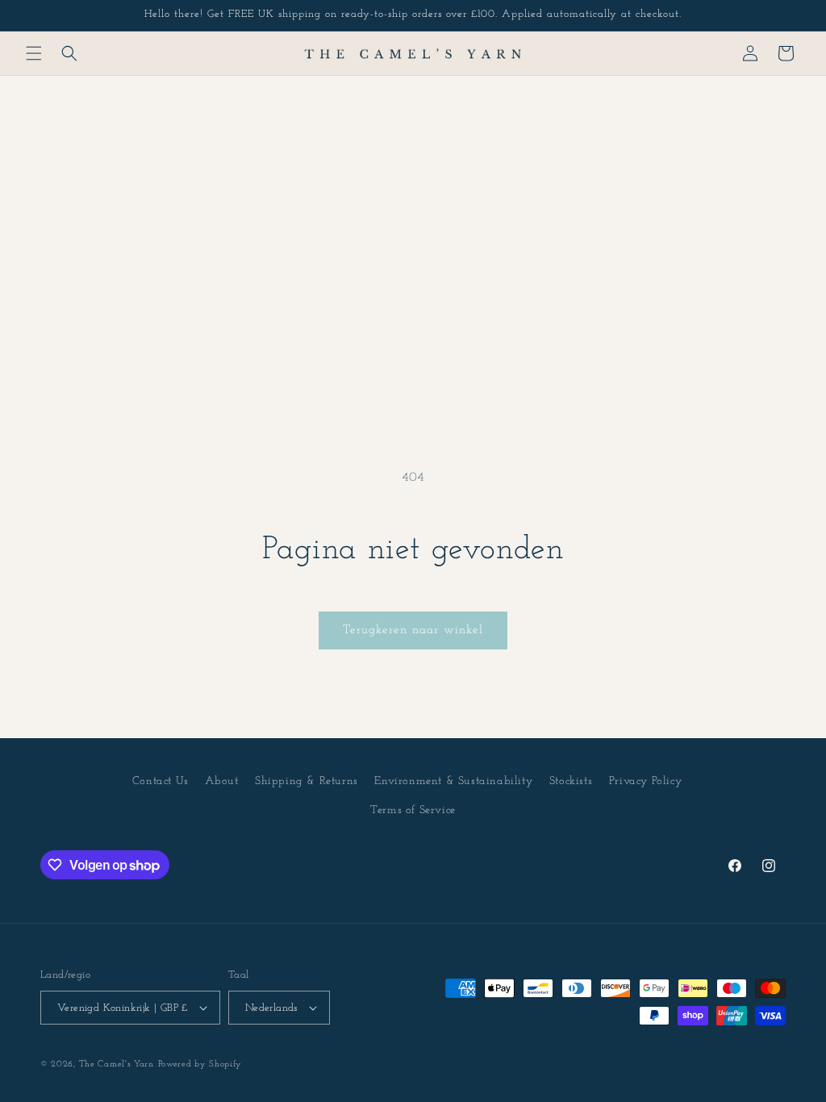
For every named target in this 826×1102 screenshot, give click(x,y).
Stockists (570, 781)
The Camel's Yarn (116, 1064)
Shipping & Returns (306, 781)
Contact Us (160, 781)
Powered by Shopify (200, 1064)
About (221, 781)
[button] (34, 53)
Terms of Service (413, 810)
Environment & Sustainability (453, 781)
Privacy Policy (645, 781)
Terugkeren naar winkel (413, 630)
